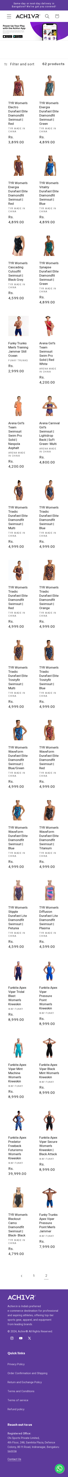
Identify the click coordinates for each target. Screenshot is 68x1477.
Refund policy (16, 1409)
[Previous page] (22, 1276)
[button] (9, 16)
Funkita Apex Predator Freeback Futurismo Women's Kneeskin (17, 1148)
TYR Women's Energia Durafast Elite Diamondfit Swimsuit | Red (18, 193)
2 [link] (46, 1275)
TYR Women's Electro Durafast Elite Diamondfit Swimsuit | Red (18, 113)
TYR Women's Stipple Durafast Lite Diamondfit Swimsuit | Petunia (18, 918)
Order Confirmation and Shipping (27, 1373)
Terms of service (18, 1400)
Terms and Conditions (21, 1391)
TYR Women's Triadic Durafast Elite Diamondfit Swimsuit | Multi (18, 517)
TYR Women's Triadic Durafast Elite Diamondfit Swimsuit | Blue (49, 517)
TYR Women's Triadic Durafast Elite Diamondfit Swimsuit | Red (18, 597)
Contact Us (14, 1459)
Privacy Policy (16, 1364)
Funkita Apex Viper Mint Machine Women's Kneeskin (17, 1073)
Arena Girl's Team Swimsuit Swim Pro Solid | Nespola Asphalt (16, 435)
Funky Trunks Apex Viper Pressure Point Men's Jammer (48, 1223)
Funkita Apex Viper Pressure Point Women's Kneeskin (48, 998)
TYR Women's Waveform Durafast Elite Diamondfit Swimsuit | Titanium (49, 837)
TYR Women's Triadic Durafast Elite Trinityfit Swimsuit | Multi (18, 677)
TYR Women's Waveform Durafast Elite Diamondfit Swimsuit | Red (49, 758)
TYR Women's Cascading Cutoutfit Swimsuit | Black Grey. (18, 271)
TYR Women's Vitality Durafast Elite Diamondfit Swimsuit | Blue (49, 193)
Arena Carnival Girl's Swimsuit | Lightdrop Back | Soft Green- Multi (49, 433)
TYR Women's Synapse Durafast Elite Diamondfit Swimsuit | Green (49, 273)
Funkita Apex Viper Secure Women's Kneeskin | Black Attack (48, 1146)
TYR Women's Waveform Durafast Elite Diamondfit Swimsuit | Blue (18, 837)
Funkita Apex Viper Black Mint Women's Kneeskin (49, 1071)
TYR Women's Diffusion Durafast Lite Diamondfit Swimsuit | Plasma (49, 918)
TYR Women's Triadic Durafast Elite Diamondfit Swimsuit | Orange (49, 597)
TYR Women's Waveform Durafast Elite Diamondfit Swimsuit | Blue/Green (18, 758)
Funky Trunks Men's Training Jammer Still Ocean (18, 349)
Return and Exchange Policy (25, 1382)
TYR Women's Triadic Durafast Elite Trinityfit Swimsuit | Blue (49, 677)
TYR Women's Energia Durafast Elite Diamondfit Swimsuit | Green (49, 113)
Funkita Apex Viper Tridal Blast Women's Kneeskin (17, 996)
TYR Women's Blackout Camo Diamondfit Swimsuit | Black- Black (18, 1225)
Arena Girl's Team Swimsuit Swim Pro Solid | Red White (47, 353)
